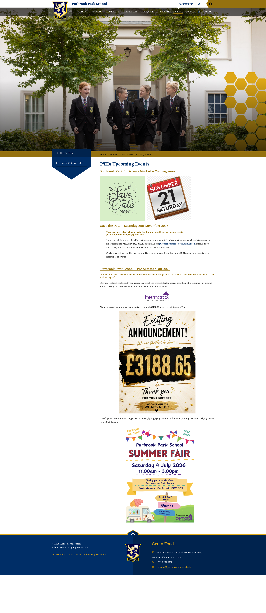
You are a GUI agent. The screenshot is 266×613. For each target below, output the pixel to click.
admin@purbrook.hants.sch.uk (174, 567)
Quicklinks (186, 4)
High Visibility (99, 554)
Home (103, 154)
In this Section (65, 153)
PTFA (122, 154)
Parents (113, 154)
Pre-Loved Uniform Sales (69, 163)
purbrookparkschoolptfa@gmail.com (177, 244)
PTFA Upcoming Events (140, 154)
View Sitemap (58, 554)
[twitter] (199, 4)
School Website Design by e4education (70, 547)
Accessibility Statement (80, 554)
